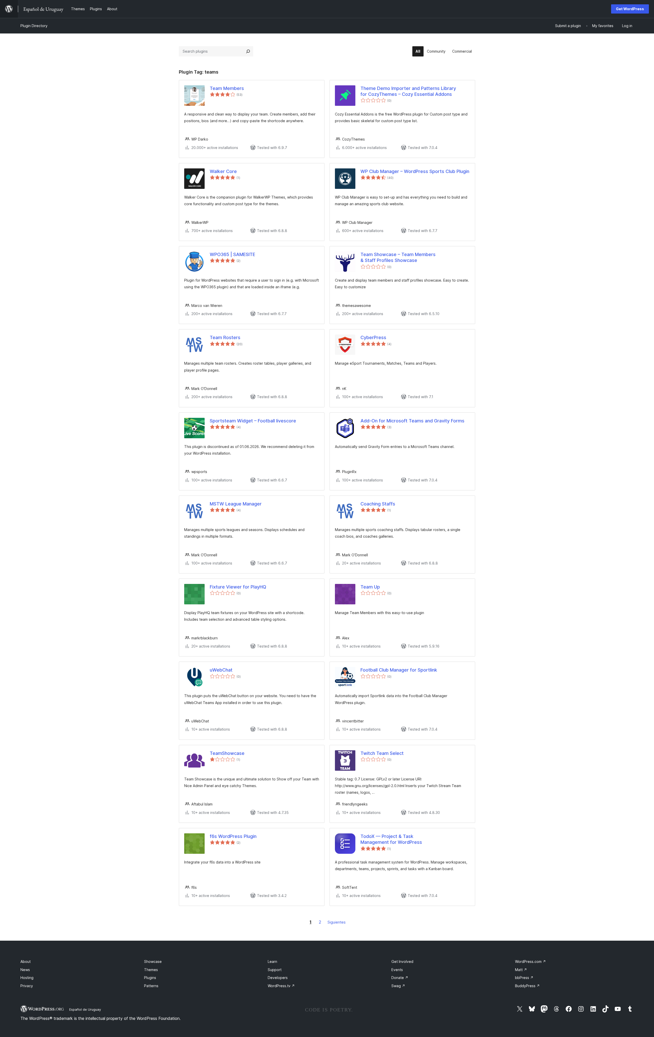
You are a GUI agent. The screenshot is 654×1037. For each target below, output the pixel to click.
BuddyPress (527, 986)
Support (275, 969)
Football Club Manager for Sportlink (398, 670)
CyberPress (373, 337)
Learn (272, 961)
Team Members (227, 88)
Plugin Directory (34, 26)
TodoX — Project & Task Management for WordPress (391, 839)
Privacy (26, 986)
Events (397, 969)
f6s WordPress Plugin (233, 836)
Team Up (370, 587)
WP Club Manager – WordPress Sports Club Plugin (414, 171)
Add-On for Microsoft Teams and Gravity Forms (412, 420)
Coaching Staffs (377, 503)
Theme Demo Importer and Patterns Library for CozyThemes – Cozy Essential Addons (408, 91)
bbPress (524, 977)
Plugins (150, 977)
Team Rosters (225, 337)
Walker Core (223, 171)
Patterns (151, 986)
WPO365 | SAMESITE (232, 254)
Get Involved (402, 961)
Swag (398, 986)
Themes (151, 969)
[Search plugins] (248, 51)
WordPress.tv (281, 986)
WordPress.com (530, 961)
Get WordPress (630, 9)
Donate (399, 977)
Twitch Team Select (382, 753)
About (25, 961)
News (25, 969)
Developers (278, 977)
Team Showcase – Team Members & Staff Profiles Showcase (398, 257)
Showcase (153, 961)
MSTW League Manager (236, 503)
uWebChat (221, 670)
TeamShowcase (227, 753)
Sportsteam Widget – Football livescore (253, 420)
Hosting (26, 977)
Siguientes (337, 922)
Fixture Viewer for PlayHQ (238, 587)
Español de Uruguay (85, 1009)
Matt (521, 969)
